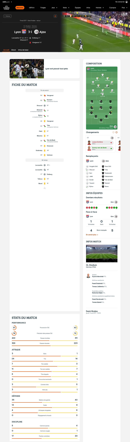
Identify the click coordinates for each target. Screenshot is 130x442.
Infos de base (23, 50)
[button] (54, 7)
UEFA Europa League (6, 8)
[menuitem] (20, 7)
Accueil (6, 50)
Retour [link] (8, 16)
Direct (13, 50)
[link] (19, 7)
